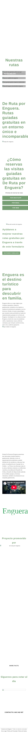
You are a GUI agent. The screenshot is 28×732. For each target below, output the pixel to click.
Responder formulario (11, 253)
